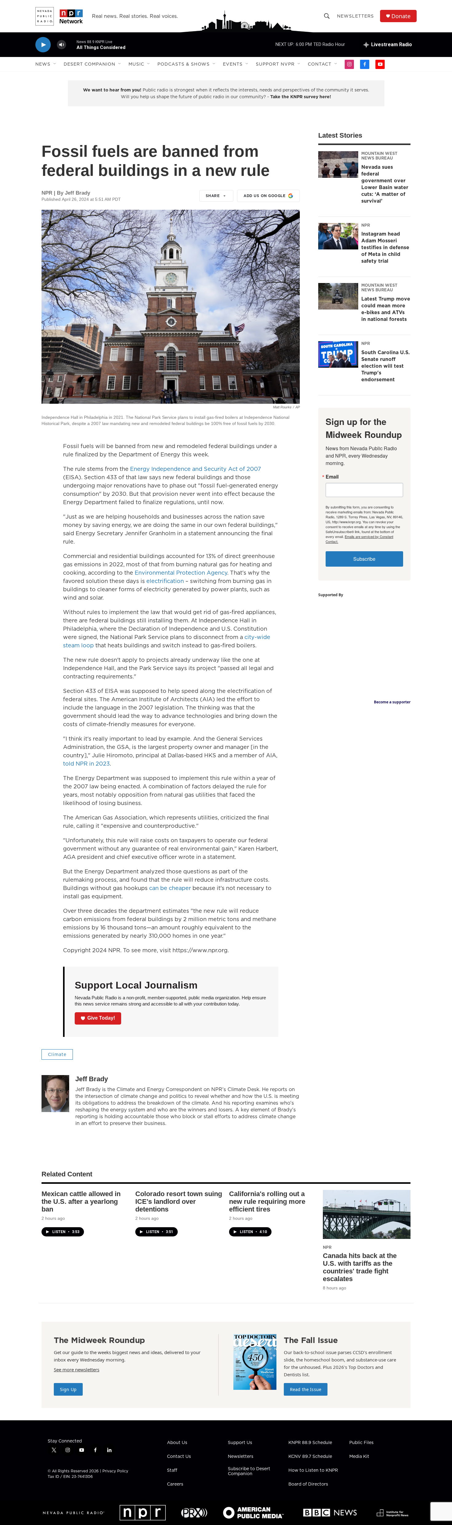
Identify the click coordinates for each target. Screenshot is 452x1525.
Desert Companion (89, 64)
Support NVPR (275, 64)
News (42, 64)
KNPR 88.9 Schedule (310, 1442)
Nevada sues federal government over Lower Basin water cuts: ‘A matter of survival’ (384, 184)
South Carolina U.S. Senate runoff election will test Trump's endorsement (385, 366)
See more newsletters (76, 1369)
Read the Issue (305, 1389)
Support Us (240, 1442)
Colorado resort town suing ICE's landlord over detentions (178, 1201)
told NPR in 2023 (86, 763)
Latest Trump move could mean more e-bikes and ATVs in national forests (385, 308)
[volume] (61, 45)
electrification (165, 581)
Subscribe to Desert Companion (249, 1471)
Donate (400, 16)
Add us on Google (264, 195)
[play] (43, 44)
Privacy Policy (115, 1471)
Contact (319, 64)
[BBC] (329, 1512)
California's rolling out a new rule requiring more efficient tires (267, 1201)
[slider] (71, 44)
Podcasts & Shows (183, 64)
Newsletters (355, 16)
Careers (175, 1484)
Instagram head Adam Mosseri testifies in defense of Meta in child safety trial (385, 247)
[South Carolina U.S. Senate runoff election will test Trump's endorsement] (338, 354)
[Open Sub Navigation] (55, 64)
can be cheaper (170, 888)
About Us (177, 1442)
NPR (365, 225)
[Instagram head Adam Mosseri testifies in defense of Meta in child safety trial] (338, 236)
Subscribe (364, 558)
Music (136, 64)
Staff (172, 1470)
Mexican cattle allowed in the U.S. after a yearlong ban (81, 1201)
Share (213, 195)
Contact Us (179, 1456)
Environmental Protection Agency (181, 572)
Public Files (361, 1442)
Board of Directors (308, 1484)
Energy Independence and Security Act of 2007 (195, 469)
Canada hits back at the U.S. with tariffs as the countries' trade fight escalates (360, 1267)
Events (233, 64)
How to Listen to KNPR (313, 1470)
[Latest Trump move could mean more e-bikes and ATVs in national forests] (338, 296)
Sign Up (68, 1389)
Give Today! (101, 1018)
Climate (57, 1054)
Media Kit (359, 1456)
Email (332, 476)
